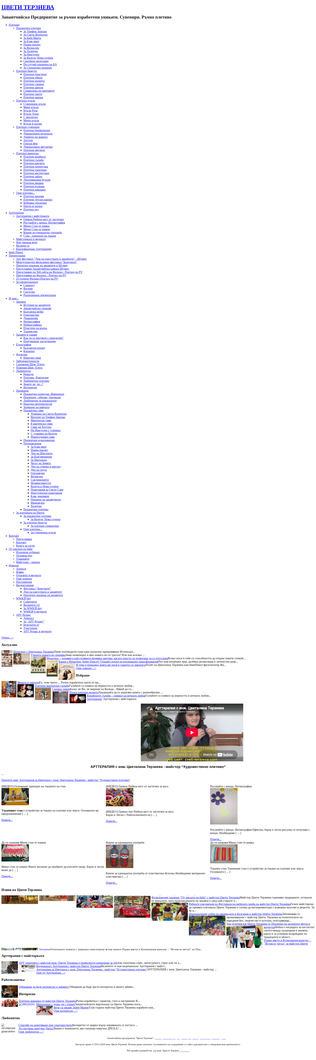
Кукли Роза (30, 110)
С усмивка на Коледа (44, 433)
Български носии (34, 347)
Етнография (23, 344)
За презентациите (27, 281)
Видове (28, 288)
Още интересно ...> (66, 1010)
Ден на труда (39, 469)
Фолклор (21, 354)
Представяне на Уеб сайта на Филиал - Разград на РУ (49, 272)
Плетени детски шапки (37, 199)
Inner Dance (16, 252)
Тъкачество (30, 331)
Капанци (29, 351)
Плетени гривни (33, 84)
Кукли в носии (32, 123)
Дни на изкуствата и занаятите (42, 591)
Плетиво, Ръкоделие (36, 377)
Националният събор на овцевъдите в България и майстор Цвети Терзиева (235, 901)
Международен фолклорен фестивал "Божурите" (46, 262)
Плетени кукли (25, 100)
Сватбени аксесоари (36, 61)
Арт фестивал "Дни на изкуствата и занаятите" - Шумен (51, 258)
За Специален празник (37, 67)
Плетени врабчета (34, 156)
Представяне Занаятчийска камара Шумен (42, 268)
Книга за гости (25, 545)
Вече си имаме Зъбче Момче (71, 1007)
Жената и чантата (28, 682)
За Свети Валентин (35, 34)
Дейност (28, 618)
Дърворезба (30, 318)
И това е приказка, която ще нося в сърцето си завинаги (111, 664)
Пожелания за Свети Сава (47, 489)
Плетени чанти (32, 94)
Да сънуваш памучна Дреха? (36, 1028)
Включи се (22, 245)
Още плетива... (25, 192)
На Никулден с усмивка (46, 430)
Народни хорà (32, 357)
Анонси (21, 568)
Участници (30, 628)
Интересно (30, 387)
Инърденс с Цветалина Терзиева (33, 651)
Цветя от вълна (32, 206)
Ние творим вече (26, 242)
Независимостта (41, 483)
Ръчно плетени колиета (84, 692)
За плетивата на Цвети (30, 512)
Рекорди (28, 374)
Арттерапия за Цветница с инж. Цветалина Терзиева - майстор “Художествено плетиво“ (91, 969)
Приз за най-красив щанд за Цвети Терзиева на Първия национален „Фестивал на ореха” (132, 940)
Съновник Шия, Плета (30, 364)
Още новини (24, 578)
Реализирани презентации (39, 295)
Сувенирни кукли (34, 103)
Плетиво (14, 24)
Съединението (40, 479)
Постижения (24, 581)
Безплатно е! (31, 624)
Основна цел (24, 555)
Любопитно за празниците (40, 400)
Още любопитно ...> (31, 1031)
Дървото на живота (35, 136)
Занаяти (21, 301)
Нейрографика (32, 324)
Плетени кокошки (34, 189)
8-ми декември (40, 496)
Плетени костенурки (36, 173)
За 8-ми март (31, 41)
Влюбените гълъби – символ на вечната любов (116, 695)
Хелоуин (36, 506)
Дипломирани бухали (36, 179)
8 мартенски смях (42, 423)
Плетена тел (31, 209)
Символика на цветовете (38, 90)
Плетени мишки (33, 183)
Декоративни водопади (37, 133)
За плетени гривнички (45, 525)
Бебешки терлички (35, 202)
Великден (37, 476)
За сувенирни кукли (43, 532)
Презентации (17, 255)
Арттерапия (16, 212)
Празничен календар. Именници (43, 394)
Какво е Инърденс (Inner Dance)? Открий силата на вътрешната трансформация (108, 661)
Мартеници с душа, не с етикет (55, 1004)
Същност (29, 285)
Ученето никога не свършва (48, 655)
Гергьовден (38, 473)
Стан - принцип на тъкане (39, 235)
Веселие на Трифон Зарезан (48, 417)
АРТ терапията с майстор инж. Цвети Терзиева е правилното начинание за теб (68, 962)
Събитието (30, 601)
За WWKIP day (32, 608)
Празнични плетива (28, 28)
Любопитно (23, 371)
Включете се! (31, 605)
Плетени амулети (34, 150)
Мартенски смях (41, 420)
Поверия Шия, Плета (29, 367)
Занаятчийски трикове (37, 308)
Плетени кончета (34, 163)
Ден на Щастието (41, 453)
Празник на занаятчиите (46, 499)
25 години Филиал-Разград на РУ (37, 278)
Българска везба (33, 311)
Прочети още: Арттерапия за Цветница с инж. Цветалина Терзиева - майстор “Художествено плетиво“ (65, 780)
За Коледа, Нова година (38, 57)
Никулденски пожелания (46, 492)
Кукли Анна (31, 113)
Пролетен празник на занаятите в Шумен (42, 265)
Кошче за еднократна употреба (42, 232)
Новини (14, 565)
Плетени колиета (34, 80)
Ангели (28, 140)
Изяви (20, 572)
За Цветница (39, 460)
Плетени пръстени (35, 74)
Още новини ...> (86, 668)
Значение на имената (36, 407)
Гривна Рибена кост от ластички (43, 219)
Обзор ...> (7, 637)
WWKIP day (23, 598)
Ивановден (38, 502)
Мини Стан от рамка (36, 225)
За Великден (31, 47)
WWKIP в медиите (35, 611)
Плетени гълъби (33, 160)
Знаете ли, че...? (33, 384)
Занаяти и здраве (26, 334)
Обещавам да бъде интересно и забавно (44, 986)
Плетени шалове (33, 196)
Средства (29, 291)
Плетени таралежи (35, 169)
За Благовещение (41, 456)
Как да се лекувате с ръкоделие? (43, 338)
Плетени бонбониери (36, 130)
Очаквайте (22, 558)
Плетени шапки (33, 97)
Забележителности (27, 361)
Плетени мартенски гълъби (52, 685)
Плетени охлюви (34, 186)
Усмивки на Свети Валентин (49, 413)
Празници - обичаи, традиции (42, 397)
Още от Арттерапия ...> (50, 972)
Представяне (24, 539)
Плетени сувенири (28, 127)
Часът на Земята (41, 463)
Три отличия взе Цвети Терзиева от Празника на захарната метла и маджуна (268, 913)
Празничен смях (33, 410)
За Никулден (31, 54)
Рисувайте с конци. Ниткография (44, 222)
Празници (22, 390)
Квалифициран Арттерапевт (34, 249)
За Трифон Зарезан (35, 31)
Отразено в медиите (28, 575)
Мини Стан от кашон (36, 229)
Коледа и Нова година (45, 486)
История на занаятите (36, 305)
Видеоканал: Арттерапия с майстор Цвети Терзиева (68, 966)
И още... (14, 298)
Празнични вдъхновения (38, 440)
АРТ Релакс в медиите (37, 631)
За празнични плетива (37, 516)
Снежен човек (61, 689)
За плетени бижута (35, 522)
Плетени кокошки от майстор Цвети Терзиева (47, 1000)
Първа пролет (32, 44)
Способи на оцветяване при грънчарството (45, 1025)
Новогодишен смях (43, 436)
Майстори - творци (28, 562)
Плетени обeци (32, 77)
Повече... (7, 820)
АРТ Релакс (23, 614)
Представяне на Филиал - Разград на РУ (41, 275)
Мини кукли (31, 120)
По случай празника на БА (40, 64)
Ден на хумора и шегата (46, 466)
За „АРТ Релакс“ (33, 621)
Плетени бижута (26, 71)
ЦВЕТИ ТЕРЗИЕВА (27, 7)
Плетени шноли (33, 87)
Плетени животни (27, 153)
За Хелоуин (30, 51)
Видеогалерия (25, 585)
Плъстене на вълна (35, 328)
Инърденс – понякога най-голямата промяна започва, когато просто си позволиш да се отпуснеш (107, 658)
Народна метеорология (37, 403)
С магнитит (30, 117)
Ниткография (31, 321)
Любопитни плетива (36, 380)
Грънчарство (31, 314)
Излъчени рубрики (28, 552)
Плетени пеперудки (35, 166)
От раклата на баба (20, 549)
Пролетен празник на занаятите (43, 595)
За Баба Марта (32, 38)
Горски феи (30, 143)
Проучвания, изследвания (39, 341)
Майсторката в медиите (31, 239)
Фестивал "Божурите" (37, 588)
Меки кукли (31, 107)
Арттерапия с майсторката (32, 216)
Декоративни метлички (38, 146)
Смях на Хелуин (41, 427)
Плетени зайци (32, 176)
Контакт (14, 535)
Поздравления (32, 443)
